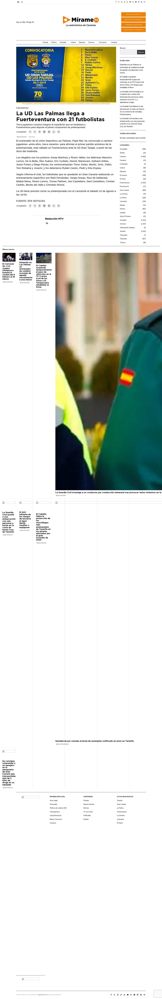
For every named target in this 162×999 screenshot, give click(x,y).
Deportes (123, 171)
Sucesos (123, 224)
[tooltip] (116, 2)
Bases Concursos (56, 819)
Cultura (122, 168)
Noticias (86, 808)
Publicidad (86, 815)
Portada (86, 800)
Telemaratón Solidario (127, 227)
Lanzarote (123, 201)
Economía (123, 175)
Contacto (53, 823)
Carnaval (123, 160)
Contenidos (124, 164)
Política (122, 209)
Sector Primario (125, 216)
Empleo (86, 819)
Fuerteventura (22, 108)
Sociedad (123, 220)
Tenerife (122, 231)
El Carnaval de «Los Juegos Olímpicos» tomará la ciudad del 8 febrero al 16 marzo (8, 271)
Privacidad (53, 804)
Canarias (123, 156)
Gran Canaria (124, 190)
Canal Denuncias (55, 815)
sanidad (122, 213)
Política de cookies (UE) (58, 808)
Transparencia (55, 812)
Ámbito (122, 153)
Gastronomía (124, 186)
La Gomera (123, 194)
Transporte (123, 235)
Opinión (122, 205)
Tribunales (123, 239)
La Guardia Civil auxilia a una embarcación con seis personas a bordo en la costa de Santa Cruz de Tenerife (9, 522)
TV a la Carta (88, 812)
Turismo (122, 242)
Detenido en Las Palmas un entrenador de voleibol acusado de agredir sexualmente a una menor (25, 271)
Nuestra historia (88, 804)
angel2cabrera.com (43, 994)
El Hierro (123, 179)
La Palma (123, 198)
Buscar (122, 48)
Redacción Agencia (62, 744)
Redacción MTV (22, 137)
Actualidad (123, 149)
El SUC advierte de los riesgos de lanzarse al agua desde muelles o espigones (25, 519)
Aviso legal (53, 800)
